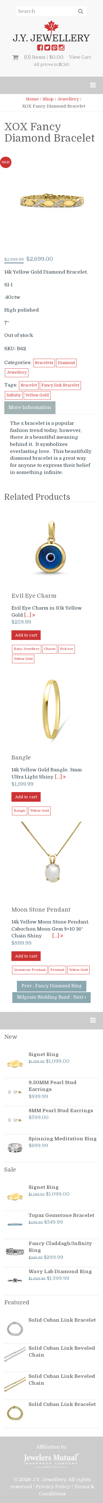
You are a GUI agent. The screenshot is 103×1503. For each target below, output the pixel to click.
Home (32, 99)
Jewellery (68, 99)
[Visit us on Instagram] (61, 49)
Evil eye (66, 649)
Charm (50, 649)
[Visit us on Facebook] (40, 49)
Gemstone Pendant (30, 970)
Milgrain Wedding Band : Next (51, 997)
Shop (48, 99)
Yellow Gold (37, 395)
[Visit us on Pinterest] (54, 49)
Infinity (14, 395)
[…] (28, 615)
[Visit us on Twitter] (47, 49)
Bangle (19, 811)
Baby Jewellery (26, 649)
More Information (30, 407)
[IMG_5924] (52, 201)
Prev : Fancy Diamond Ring (51, 985)
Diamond (66, 363)
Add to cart (26, 635)
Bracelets (44, 363)
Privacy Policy (53, 1486)
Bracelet (29, 385)
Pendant (57, 970)
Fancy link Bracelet (60, 385)
